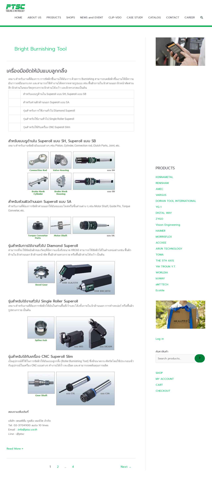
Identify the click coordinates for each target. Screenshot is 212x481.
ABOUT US (34, 18)
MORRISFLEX (164, 237)
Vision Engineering (168, 225)
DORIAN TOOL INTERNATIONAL (176, 201)
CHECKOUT (163, 391)
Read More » (15, 449)
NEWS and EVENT (91, 18)
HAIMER (160, 231)
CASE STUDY (135, 18)
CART (159, 385)
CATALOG (154, 18)
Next (126, 467)
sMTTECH (162, 284)
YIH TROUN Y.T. (166, 267)
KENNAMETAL (164, 177)
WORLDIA (162, 273)
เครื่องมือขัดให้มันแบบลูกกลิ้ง (37, 71)
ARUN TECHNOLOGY (169, 249)
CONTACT (172, 18)
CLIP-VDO (114, 18)
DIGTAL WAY (164, 213)
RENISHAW (162, 183)
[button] (202, 17)
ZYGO (159, 219)
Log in (160, 339)
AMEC (159, 189)
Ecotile (160, 290)
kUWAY (160, 279)
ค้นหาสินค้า (162, 352)
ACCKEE (161, 243)
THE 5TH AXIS (165, 261)
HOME (18, 18)
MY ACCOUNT (165, 379)
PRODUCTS (54, 18)
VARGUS (161, 195)
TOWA (160, 255)
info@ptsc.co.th (27, 430)
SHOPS (70, 18)
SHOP (159, 373)
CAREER (190, 18)
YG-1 (158, 207)
